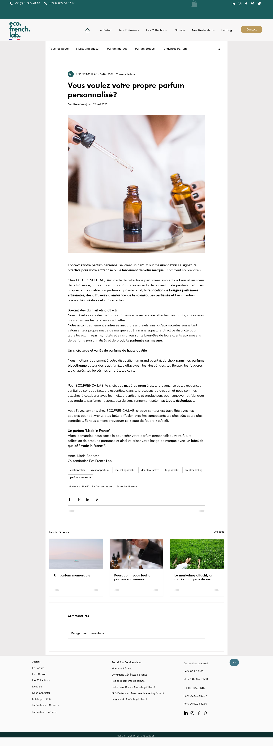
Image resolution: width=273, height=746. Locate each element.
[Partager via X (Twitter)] (78, 499)
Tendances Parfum (174, 49)
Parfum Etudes (145, 49)
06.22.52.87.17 (198, 696)
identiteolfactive (150, 470)
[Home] (87, 30)
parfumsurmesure (80, 477)
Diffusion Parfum (127, 486)
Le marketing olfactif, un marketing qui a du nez (193, 577)
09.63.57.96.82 (196, 688)
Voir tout (219, 532)
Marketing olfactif (88, 49)
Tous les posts (59, 49)
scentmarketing (193, 470)
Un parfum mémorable (72, 575)
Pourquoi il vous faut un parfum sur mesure (133, 577)
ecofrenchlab (77, 470)
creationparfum (100, 470)
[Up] (234, 662)
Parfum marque (117, 49)
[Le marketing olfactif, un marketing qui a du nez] (197, 554)
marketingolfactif (124, 470)
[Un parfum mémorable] (76, 554)
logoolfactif (171, 470)
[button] (194, 3)
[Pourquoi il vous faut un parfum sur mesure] (136, 554)
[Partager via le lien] (97, 499)
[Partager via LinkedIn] (88, 499)
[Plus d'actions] (203, 74)
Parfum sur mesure (103, 486)
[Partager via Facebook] (69, 499)
